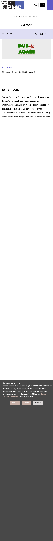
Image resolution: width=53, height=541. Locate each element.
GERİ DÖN (9, 34)
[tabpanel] (26, 49)
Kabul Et (15, 403)
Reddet (26, 403)
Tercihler (38, 403)
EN (42, 4)
